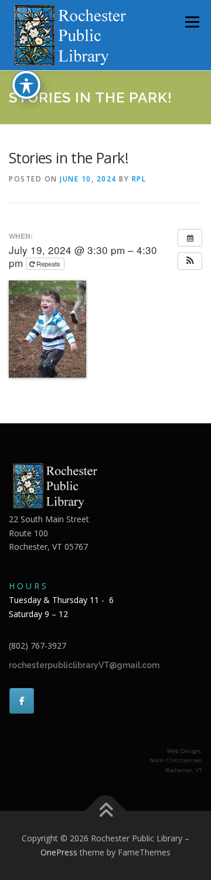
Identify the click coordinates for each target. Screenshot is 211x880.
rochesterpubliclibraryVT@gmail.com (84, 665)
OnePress (58, 852)
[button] (190, 261)
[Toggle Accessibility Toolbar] (26, 85)
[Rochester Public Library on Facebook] (21, 701)
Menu (191, 22)
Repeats (48, 263)
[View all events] (190, 237)
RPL (139, 179)
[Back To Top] (106, 811)
